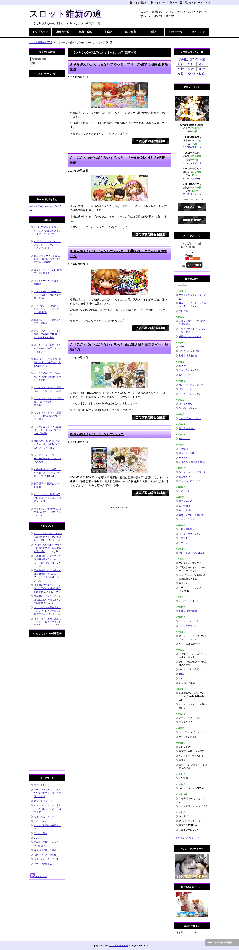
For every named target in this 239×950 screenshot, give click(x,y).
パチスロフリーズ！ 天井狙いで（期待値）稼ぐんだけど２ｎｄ (47, 793)
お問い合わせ (189, 2)
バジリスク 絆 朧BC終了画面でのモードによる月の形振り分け (47, 497)
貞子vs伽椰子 (185, 506)
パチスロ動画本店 (43, 863)
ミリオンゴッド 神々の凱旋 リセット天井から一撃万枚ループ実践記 (49, 430)
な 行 (191, 68)
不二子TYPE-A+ (187, 428)
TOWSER (184, 674)
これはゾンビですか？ (190, 418)
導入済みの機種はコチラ (187, 838)
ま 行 (181, 73)
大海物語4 (184, 448)
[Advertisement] (119, 536)
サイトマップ (160, 2)
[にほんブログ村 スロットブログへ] (194, 266)
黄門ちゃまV (185, 501)
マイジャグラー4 (187, 625)
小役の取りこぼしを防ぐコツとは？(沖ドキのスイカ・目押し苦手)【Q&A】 (48, 472)
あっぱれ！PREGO (188, 601)
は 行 (202, 68)
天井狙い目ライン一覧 (192, 59)
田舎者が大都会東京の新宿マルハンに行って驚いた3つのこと (47, 512)
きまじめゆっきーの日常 (46, 859)
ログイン (205, 2)
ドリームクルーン (188, 389)
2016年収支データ (192, 163)
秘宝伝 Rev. (185, 476)
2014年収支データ (192, 194)
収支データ (175, 31)
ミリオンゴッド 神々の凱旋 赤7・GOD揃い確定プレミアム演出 (49, 416)
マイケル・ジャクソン (190, 393)
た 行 (181, 68)
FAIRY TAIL (184, 457)
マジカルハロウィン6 (189, 481)
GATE (182, 346)
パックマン (184, 438)
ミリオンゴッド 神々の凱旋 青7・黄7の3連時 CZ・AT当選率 (49, 401)
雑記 (153, 31)
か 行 (191, 64)
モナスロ (183, 543)
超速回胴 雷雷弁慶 (188, 611)
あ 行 (181, 64)
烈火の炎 (183, 310)
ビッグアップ (185, 374)
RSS (175, 2)
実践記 (108, 31)
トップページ (40, 31)
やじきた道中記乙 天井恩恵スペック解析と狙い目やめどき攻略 (47, 376)
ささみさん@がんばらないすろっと (97, 434)
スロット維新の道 (65, 13)
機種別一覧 (62, 31)
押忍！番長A (185, 403)
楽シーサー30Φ (187, 453)
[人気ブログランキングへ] (192, 258)
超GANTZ (184, 365)
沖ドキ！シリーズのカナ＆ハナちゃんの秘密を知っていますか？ (47, 348)
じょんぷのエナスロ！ (45, 816)
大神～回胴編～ (187, 529)
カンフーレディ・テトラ (191, 384)
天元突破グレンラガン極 (191, 514)
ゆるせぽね (184, 491)
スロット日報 (40, 785)
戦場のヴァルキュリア (190, 336)
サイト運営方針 (141, 2)
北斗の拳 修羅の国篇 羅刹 (192, 462)
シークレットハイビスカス (192, 472)
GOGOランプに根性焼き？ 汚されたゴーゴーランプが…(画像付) (48, 309)
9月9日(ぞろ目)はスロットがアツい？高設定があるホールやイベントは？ (47, 230)
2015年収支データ (192, 178)
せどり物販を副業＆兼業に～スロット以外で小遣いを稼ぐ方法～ (47, 611)
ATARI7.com (40, 821)
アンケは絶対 (40, 833)
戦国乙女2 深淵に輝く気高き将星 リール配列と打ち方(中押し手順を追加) (47, 444)
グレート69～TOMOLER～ (192, 553)
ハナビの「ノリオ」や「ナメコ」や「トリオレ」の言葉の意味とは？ (47, 244)
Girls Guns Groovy (188, 408)
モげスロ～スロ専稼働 (45, 854)
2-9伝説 (38, 838)
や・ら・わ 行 (196, 73)
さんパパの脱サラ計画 (45, 850)
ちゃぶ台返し (185, 510)
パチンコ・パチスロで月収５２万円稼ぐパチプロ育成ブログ (47, 808)
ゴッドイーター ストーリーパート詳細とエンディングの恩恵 (47, 458)
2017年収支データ (192, 147)
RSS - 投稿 (41, 876)
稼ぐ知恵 (130, 31)
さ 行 (202, 64)
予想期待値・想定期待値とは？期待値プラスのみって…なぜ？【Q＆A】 (47, 559)
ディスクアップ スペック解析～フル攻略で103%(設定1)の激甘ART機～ (47, 334)
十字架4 (183, 538)
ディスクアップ (187, 519)
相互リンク (198, 31)
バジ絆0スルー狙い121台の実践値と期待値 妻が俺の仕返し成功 (48, 537)
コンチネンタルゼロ (189, 351)
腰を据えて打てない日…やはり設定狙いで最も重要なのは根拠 (47, 588)
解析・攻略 (85, 31)
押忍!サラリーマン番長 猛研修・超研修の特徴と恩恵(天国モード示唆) (47, 259)
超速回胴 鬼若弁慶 (188, 355)
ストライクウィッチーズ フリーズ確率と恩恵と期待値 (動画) (47, 295)
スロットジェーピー (44, 801)
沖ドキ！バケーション (190, 534)
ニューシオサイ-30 (188, 370)
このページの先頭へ (223, 942)
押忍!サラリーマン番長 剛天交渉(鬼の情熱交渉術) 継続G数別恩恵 (47, 362)
